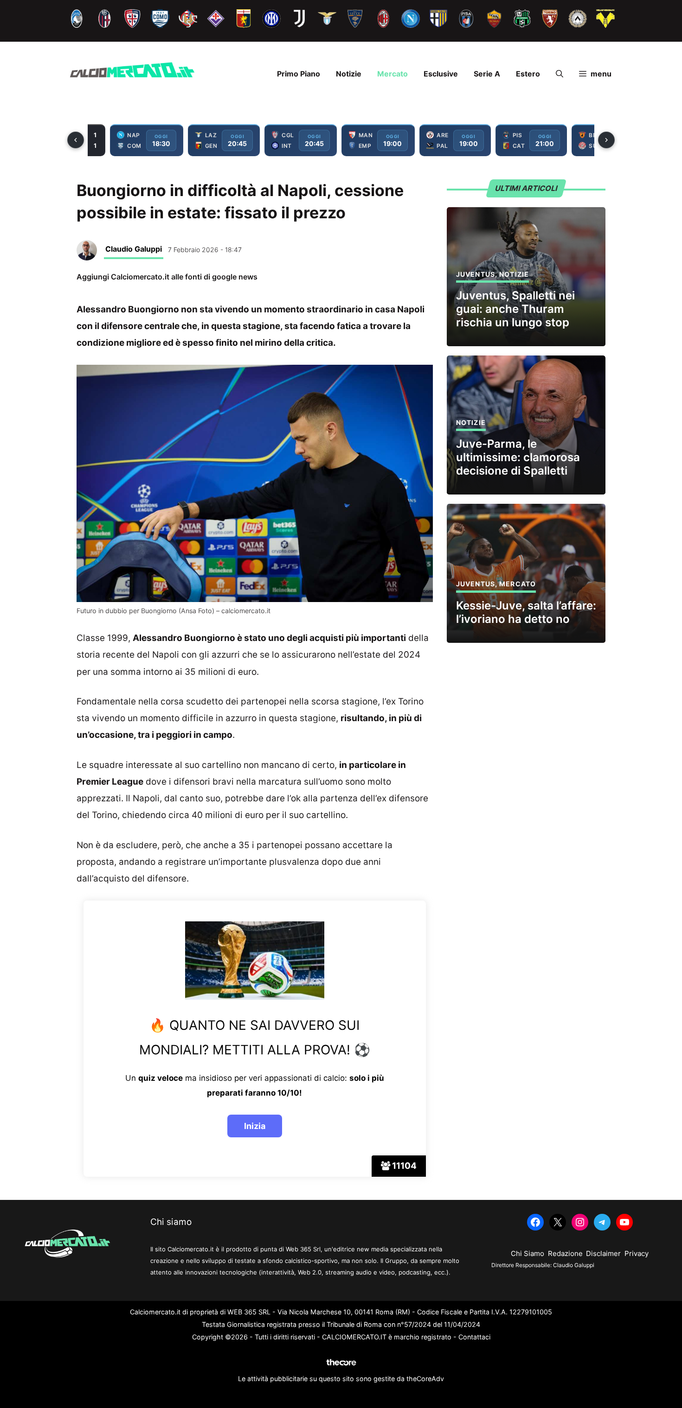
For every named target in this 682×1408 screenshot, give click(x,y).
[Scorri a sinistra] (75, 140)
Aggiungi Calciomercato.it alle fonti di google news (167, 276)
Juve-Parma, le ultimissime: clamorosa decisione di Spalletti (518, 457)
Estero (528, 73)
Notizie (348, 73)
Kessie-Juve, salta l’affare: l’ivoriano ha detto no (526, 612)
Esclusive (441, 73)
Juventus (475, 274)
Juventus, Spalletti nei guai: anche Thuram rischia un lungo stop (515, 309)
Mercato (392, 73)
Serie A (487, 73)
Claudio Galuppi (133, 249)
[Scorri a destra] (606, 140)
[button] (559, 74)
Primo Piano (298, 73)
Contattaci (474, 1337)
